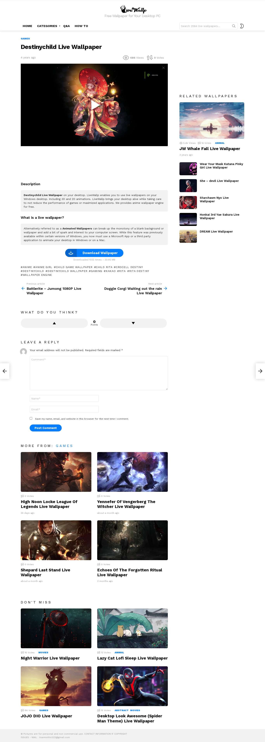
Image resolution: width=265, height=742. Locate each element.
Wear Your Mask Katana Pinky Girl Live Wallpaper (221, 165)
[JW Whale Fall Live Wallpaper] (211, 120)
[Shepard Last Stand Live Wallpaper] (56, 540)
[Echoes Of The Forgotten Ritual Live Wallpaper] (132, 540)
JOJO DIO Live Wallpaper (46, 715)
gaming (96, 271)
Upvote (54, 323)
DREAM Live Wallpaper (216, 231)
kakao (111, 271)
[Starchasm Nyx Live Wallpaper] (188, 202)
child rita (104, 267)
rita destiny (139, 271)
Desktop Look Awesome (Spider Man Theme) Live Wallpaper (129, 718)
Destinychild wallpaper (67, 271)
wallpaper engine (37, 274)
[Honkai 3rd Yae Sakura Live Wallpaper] (188, 219)
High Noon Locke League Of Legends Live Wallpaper (49, 504)
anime (27, 267)
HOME (27, 26)
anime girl (43, 267)
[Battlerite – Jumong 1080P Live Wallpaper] (4, 371)
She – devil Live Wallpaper (219, 181)
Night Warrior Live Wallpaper (50, 658)
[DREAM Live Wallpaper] (188, 236)
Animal (119, 652)
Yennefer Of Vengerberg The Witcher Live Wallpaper (126, 504)
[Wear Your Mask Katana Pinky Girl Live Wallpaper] (188, 168)
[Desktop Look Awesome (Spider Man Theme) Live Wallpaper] (132, 686)
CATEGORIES (47, 26)
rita (122, 271)
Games (64, 446)
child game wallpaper (74, 267)
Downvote (133, 323)
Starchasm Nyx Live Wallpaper (214, 199)
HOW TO (81, 26)
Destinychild (33, 271)
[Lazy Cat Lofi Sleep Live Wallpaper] (132, 628)
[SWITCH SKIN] (242, 26)
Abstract (122, 710)
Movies (43, 652)
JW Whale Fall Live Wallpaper (209, 148)
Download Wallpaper (100, 253)
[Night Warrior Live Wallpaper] (56, 628)
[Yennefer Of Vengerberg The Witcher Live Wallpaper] (132, 472)
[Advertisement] (94, 162)
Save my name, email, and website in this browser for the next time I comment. (82, 418)
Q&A (66, 26)
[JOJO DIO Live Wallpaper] (56, 686)
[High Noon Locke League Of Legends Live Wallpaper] (56, 472)
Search (234, 27)
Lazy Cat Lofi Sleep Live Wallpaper (132, 658)
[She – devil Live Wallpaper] (188, 185)
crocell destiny (129, 267)
